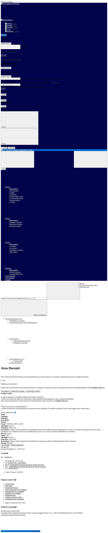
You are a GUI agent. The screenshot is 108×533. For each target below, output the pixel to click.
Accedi (4, 35)
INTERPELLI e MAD (17, 321)
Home (82, 283)
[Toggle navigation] (17, 159)
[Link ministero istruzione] (10, 4)
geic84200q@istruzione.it (27, 465)
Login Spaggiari (55, 82)
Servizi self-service (15, 363)
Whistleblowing (10, 495)
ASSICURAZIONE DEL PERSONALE (23, 322)
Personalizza (6, 391)
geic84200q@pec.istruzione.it (27, 467)
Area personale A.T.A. (17, 359)
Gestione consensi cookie (13, 497)
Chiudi (3, 94)
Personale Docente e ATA (88, 285)
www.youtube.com (7, 412)
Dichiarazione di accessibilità (14, 491)
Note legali (8, 486)
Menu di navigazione (39, 315)
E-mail (23, 78)
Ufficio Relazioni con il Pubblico (16, 490)
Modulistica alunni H (21, 343)
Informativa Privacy (11, 488)
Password (24, 48)
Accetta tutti (33, 391)
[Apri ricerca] (90, 159)
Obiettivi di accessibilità (13, 493)
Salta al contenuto (7, 2)
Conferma (11, 148)
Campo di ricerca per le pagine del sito (13, 298)
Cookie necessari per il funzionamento (14, 406)
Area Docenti (14, 339)
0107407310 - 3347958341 (17, 463)
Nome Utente (25, 46)
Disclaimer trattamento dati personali (13, 515)
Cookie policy (9, 484)
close (3, 169)
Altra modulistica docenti (22, 341)
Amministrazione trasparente (14, 499)
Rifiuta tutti (18, 391)
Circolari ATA (18, 361)
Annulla (4, 148)
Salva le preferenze (17, 445)
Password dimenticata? (8, 52)
